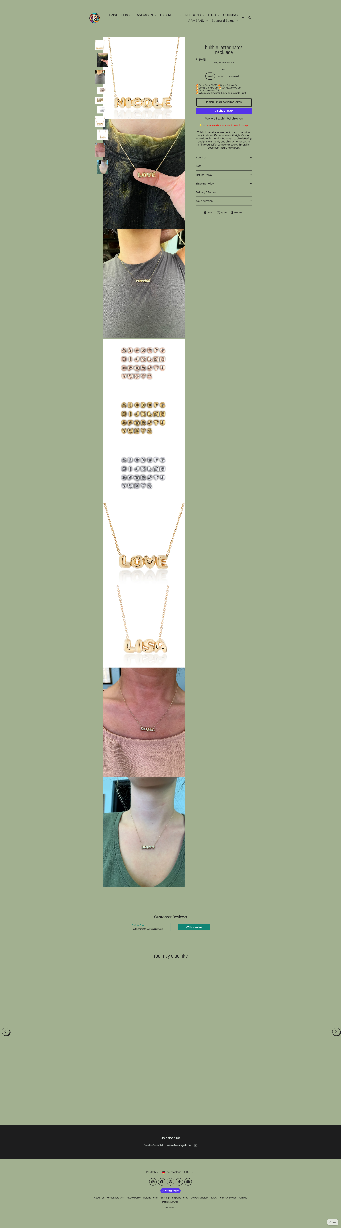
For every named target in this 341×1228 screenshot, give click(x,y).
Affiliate (243, 1197)
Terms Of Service (227, 1197)
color (224, 69)
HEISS (125, 15)
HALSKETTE (169, 15)
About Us (201, 157)
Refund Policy (204, 175)
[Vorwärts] (336, 1032)
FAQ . (214, 1197)
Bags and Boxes (223, 21)
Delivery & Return (206, 192)
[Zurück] (6, 1032)
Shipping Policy (205, 183)
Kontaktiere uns (115, 1197)
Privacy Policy (133, 1197)
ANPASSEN (145, 15)
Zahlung (165, 1197)
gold (210, 76)
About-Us (99, 1197)
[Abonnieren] (195, 1145)
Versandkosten (226, 62)
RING (212, 15)
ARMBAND (196, 21)
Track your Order (170, 1201)
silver (220, 76)
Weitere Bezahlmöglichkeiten (224, 118)
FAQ (198, 166)
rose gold (234, 76)
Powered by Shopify (170, 1207)
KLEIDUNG (193, 15)
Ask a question (204, 201)
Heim (113, 15)
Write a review (194, 927)
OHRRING (230, 15)
